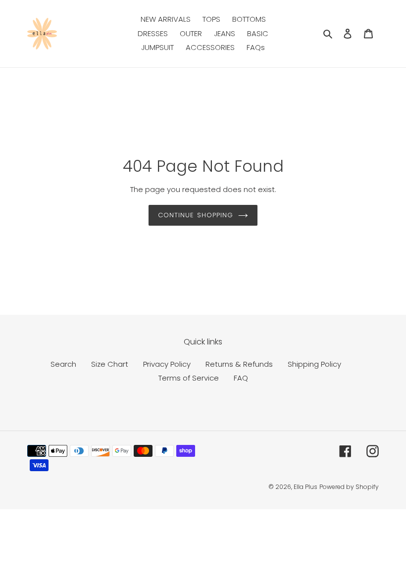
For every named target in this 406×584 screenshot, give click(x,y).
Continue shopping (195, 215)
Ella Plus (305, 487)
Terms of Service (188, 378)
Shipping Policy (314, 364)
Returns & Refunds (239, 364)
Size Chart (109, 364)
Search (63, 364)
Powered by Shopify (349, 487)
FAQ (241, 378)
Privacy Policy (167, 364)
